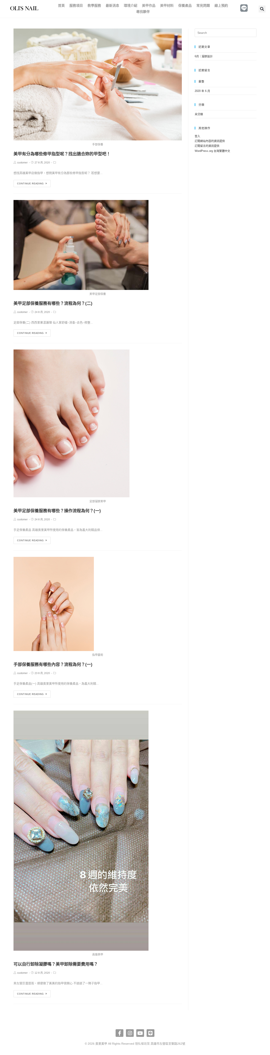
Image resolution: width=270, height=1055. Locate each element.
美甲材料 (167, 6)
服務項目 (76, 6)
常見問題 (203, 6)
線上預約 (221, 6)
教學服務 (94, 6)
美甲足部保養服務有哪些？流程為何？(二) (53, 303)
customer (22, 162)
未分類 (199, 114)
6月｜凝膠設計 (204, 56)
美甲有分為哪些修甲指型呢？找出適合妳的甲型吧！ (62, 154)
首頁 (61, 6)
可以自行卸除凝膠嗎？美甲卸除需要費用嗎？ (56, 964)
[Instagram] (130, 1033)
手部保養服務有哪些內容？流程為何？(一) (53, 664)
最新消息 (112, 6)
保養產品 (185, 6)
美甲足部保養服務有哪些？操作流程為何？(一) (57, 510)
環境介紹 (130, 6)
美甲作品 (148, 6)
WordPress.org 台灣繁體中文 (212, 150)
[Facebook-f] (119, 1033)
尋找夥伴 (143, 12)
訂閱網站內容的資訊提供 (210, 141)
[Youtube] (140, 1033)
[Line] (150, 1033)
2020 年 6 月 (202, 90)
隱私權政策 (142, 1043)
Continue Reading (30, 183)
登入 (197, 136)
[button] (262, 8)
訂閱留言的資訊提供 (207, 145)
